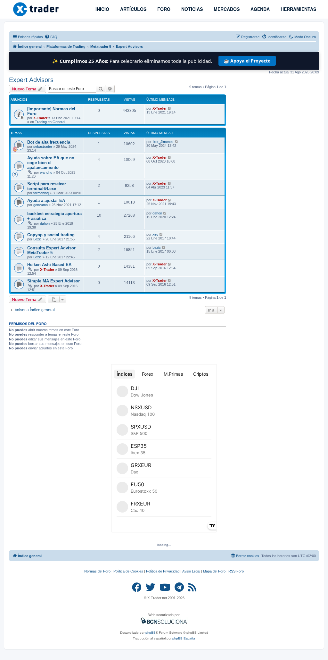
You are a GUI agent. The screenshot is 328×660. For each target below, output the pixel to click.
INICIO (101, 9)
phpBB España (183, 638)
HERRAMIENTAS (297, 9)
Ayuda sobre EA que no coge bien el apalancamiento (50, 162)
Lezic (37, 239)
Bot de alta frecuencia (48, 142)
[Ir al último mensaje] (170, 108)
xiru (155, 234)
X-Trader (40, 118)
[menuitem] (51, 37)
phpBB (150, 632)
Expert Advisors (31, 79)
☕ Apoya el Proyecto (247, 61)
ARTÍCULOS (132, 9)
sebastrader (42, 146)
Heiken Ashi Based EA (49, 264)
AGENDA (259, 9)
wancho (46, 172)
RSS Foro (236, 571)
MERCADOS (226, 9)
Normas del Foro (97, 571)
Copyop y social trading (51, 234)
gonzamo (40, 205)
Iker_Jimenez (163, 142)
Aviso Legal (191, 571)
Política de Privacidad (162, 571)
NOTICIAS (191, 9)
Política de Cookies (128, 571)
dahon (45, 223)
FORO (163, 9)
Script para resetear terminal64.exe (46, 186)
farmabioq (41, 193)
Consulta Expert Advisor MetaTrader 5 (51, 250)
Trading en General (50, 122)
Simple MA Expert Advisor (53, 281)
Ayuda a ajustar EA (46, 200)
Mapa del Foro (214, 571)
